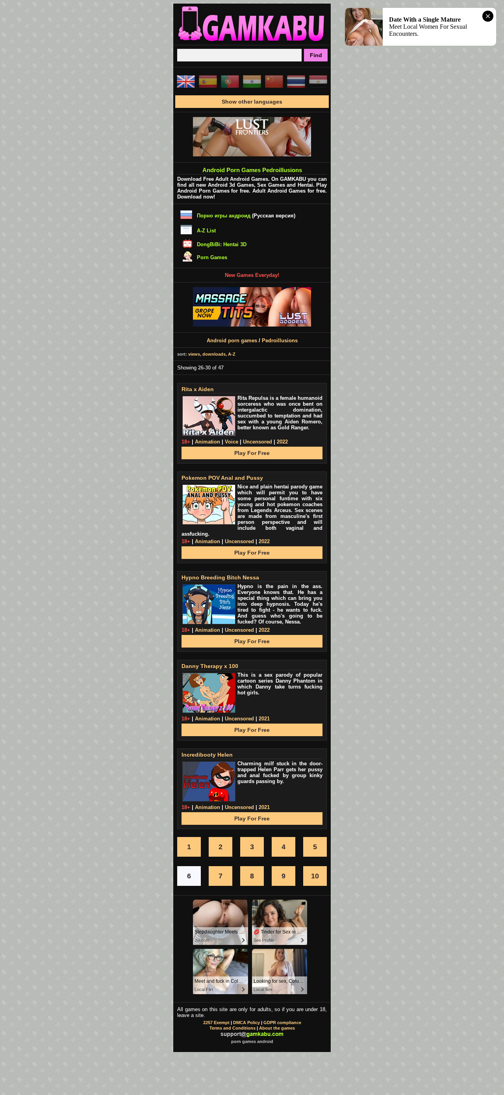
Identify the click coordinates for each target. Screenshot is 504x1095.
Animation (207, 442)
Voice (231, 442)
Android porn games (232, 340)
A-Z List (206, 231)
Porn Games (212, 257)
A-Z (231, 354)
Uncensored (257, 442)
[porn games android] (252, 42)
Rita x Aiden (198, 389)
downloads (214, 354)
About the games (277, 1028)
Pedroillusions (280, 340)
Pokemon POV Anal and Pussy (222, 478)
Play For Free (252, 453)
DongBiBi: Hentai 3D (221, 244)
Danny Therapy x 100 (210, 666)
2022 (282, 442)
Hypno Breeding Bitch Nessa (220, 577)
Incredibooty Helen (207, 755)
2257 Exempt (216, 1022)
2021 (264, 719)
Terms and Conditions (232, 1028)
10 (315, 876)
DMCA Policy (246, 1022)
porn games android (252, 1041)
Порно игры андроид (223, 216)
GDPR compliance (282, 1022)
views (194, 354)
